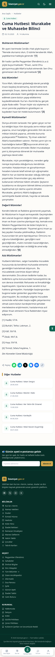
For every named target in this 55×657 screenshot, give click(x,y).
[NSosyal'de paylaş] (31, 365)
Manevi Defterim (12, 534)
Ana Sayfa (6, 13)
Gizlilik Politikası (12, 619)
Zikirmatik (9, 579)
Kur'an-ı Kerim (11, 506)
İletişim (8, 612)
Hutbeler (17, 13)
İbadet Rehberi (11, 527)
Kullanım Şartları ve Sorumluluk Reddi (21, 626)
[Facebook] (4, 493)
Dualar (8, 513)
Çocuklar (9, 542)
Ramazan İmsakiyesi (14, 531)
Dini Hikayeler (11, 568)
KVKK (7, 616)
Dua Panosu (10, 582)
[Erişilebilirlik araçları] (52, 328)
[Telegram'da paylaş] (19, 365)
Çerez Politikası (11, 623)
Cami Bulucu (10, 597)
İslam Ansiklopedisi (13, 575)
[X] (10, 493)
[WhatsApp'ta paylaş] (14, 365)
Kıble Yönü (9, 524)
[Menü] (50, 4)
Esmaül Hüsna (11, 516)
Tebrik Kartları (11, 545)
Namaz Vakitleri (12, 509)
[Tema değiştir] (44, 4)
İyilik (7, 586)
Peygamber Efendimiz (14, 557)
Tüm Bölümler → (12, 571)
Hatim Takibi (10, 538)
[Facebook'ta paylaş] (36, 365)
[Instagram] (15, 493)
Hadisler (8, 520)
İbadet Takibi (10, 593)
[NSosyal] (21, 493)
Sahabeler (9, 561)
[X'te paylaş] (25, 365)
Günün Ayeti (10, 589)
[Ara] (38, 4)
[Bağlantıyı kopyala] (42, 365)
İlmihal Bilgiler (11, 564)
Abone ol (47, 463)
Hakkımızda (10, 608)
